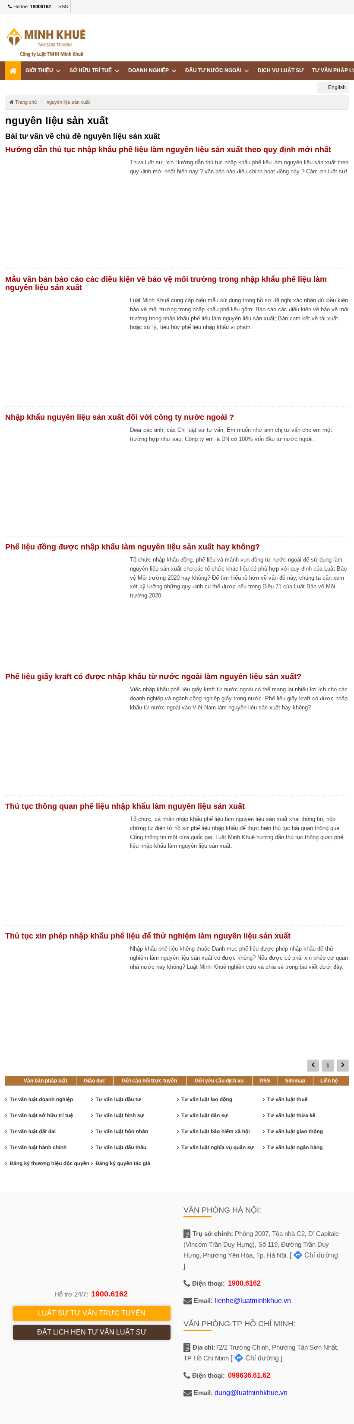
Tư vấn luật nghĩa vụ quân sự (217, 1147)
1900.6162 (109, 1294)
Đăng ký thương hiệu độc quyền (49, 1163)
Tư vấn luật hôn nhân (121, 1131)
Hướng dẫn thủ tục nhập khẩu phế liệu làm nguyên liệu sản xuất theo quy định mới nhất (168, 149)
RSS (63, 6)
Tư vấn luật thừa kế (291, 1115)
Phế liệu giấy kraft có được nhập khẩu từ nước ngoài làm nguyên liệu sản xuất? (153, 676)
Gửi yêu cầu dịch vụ (219, 1081)
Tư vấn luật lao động (206, 1099)
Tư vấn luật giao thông (295, 1131)
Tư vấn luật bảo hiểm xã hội (215, 1131)
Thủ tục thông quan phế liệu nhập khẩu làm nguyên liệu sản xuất (125, 806)
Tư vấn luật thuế (287, 1099)
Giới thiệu (40, 70)
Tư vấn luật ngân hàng (295, 1147)
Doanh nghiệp (149, 70)
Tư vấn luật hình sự (119, 1115)
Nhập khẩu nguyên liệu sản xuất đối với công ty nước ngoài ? (119, 417)
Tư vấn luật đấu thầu (120, 1147)
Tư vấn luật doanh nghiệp (41, 1099)
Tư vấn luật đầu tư (118, 1099)
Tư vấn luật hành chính (37, 1147)
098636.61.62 (249, 1375)
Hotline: (31, 6)
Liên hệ (329, 1081)
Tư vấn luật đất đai (32, 1131)
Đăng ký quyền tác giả (122, 1163)
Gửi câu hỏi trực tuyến (149, 1081)
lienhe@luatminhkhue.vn (253, 1300)
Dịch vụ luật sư (280, 70)
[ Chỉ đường (314, 1255)
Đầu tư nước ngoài (214, 70)
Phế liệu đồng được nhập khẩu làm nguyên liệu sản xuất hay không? (132, 547)
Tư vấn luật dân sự (204, 1115)
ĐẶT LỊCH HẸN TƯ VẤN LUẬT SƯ (92, 1332)
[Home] (13, 70)
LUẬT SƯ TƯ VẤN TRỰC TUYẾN (91, 1313)
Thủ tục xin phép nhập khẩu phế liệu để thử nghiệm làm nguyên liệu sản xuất (148, 936)
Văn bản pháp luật (45, 1081)
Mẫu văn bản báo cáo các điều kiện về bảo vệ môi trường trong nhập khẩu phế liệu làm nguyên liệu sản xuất (166, 283)
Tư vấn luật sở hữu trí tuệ (41, 1115)
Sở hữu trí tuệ (92, 70)
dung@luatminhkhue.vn (251, 1392)
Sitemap (295, 1081)
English (336, 87)
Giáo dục (94, 1081)
